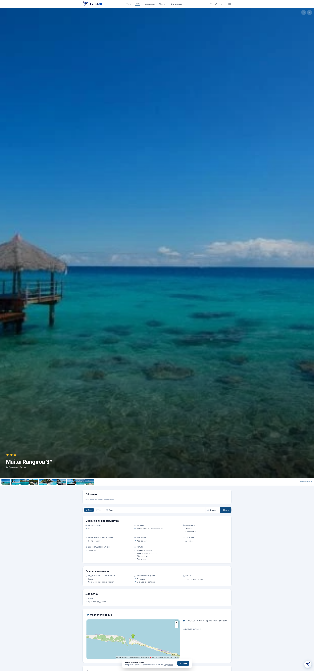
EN (229, 4)
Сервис (142, 487)
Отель (90, 510)
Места (162, 4)
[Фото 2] (15, 482)
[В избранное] (303, 12)
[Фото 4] (33, 482)
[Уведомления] (211, 4)
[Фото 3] (24, 482)
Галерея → (306, 481)
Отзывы (169, 487)
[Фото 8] (71, 482)
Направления (149, 4)
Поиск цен (183, 487)
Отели (137, 3)
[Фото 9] (80, 482)
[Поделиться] (309, 12)
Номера (130, 487)
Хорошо (183, 663)
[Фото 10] (89, 482)
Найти (226, 510)
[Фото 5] (43, 482)
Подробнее (168, 665)
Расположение (155, 487)
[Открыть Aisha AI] (308, 664)
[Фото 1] (5, 482)
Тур (99, 510)
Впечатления (176, 4)
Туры (128, 4)
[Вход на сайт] (220, 4)
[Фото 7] (61, 482)
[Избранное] (216, 4)
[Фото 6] (52, 482)
